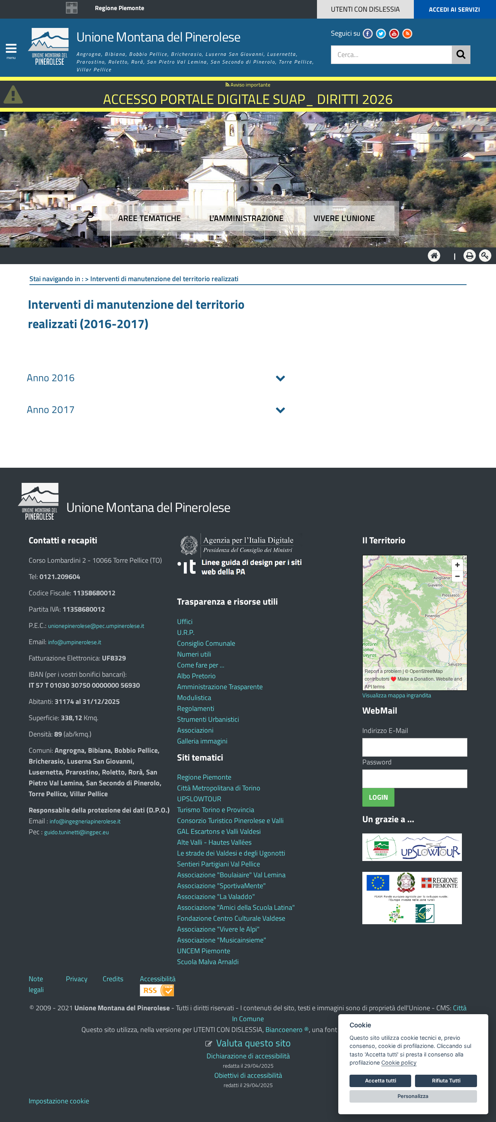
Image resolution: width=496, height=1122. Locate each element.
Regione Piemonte (119, 7)
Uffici (185, 621)
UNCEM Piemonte (203, 951)
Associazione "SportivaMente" (221, 885)
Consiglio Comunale (206, 643)
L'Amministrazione (242, 255)
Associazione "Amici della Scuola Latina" (236, 907)
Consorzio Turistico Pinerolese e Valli (230, 820)
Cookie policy (399, 1062)
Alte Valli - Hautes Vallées (214, 842)
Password (377, 762)
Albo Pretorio (196, 676)
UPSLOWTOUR (199, 799)
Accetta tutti (380, 1080)
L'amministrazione (246, 218)
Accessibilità (158, 978)
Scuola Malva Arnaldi (208, 961)
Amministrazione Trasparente (220, 686)
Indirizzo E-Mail (385, 730)
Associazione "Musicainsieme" (221, 940)
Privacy (77, 978)
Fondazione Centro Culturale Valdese (231, 918)
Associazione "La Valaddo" (216, 896)
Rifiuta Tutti (446, 1080)
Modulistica (194, 697)
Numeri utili (194, 654)
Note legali (36, 984)
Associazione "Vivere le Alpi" (218, 929)
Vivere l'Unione (344, 218)
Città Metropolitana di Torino (218, 788)
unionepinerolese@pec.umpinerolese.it (96, 625)
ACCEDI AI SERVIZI (454, 9)
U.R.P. (186, 632)
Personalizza (413, 1096)
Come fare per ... (200, 665)
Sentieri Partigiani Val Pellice (218, 864)
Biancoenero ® (287, 1029)
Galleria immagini (202, 741)
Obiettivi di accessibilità (248, 1075)
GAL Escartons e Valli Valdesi (219, 831)
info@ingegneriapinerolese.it (85, 821)
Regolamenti (195, 708)
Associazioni (195, 730)
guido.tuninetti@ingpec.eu (76, 832)
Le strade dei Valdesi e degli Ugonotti (231, 853)
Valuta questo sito (253, 1042)
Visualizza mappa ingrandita (396, 695)
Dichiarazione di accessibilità (248, 1056)
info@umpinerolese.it (74, 642)
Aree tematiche (149, 218)
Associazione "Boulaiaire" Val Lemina (231, 875)
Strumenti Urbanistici (208, 719)
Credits (113, 978)
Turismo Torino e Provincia (215, 809)
